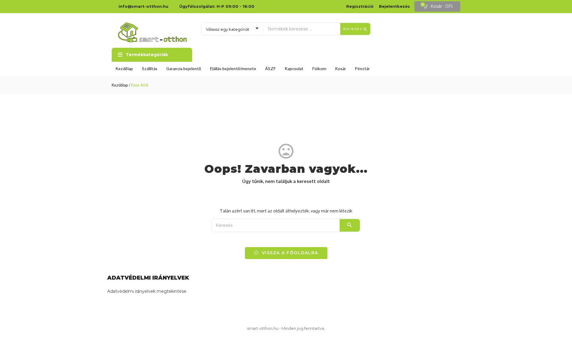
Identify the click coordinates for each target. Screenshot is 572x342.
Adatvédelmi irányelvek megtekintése (146, 291)
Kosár (340, 68)
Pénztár (362, 68)
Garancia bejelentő (183, 68)
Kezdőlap (124, 68)
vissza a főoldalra (289, 252)
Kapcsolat (294, 68)
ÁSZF (270, 68)
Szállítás (149, 68)
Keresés (353, 28)
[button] (440, 6)
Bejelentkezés (394, 6)
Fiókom (319, 68)
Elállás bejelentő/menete (233, 68)
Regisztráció (360, 6)
